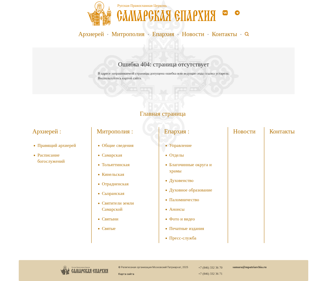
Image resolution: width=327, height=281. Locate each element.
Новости (193, 34)
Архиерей (91, 34)
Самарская (112, 155)
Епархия (163, 34)
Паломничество (184, 199)
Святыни (110, 218)
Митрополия (128, 34)
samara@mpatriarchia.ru (250, 267)
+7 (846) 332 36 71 (210, 273)
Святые (109, 228)
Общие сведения (118, 145)
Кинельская (113, 174)
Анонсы (176, 209)
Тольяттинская (116, 164)
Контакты (224, 34)
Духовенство (181, 180)
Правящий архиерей (56, 145)
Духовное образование (190, 190)
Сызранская (113, 193)
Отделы (176, 155)
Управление (180, 145)
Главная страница (163, 113)
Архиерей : (46, 131)
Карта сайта (126, 273)
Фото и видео (182, 218)
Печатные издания (186, 228)
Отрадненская (115, 183)
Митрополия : (115, 131)
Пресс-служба (182, 238)
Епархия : (176, 131)
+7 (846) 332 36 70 (210, 267)
